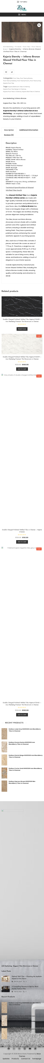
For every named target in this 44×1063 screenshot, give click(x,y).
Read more (22, 329)
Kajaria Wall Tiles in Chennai (31, 91)
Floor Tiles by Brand (26, 78)
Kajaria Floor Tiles (8, 83)
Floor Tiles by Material (9, 81)
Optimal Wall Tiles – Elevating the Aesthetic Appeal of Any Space (27, 977)
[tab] (9, 130)
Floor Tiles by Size (35, 81)
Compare (12, 72)
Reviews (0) (9, 135)
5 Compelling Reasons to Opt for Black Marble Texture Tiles (25, 987)
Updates (6, 1059)
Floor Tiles (16, 78)
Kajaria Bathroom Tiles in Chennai (19, 87)
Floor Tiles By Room (23, 81)
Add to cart (22, 369)
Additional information (28, 130)
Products (15, 1059)
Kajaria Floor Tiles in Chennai (12, 91)
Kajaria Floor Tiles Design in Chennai (14, 89)
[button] (22, 15)
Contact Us (25, 1059)
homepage (36, 1059)
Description (9, 130)
